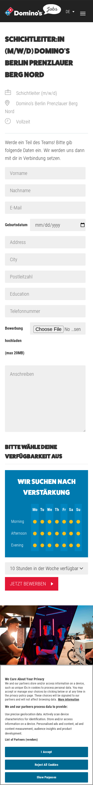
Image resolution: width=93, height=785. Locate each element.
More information (68, 699)
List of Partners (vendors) (21, 739)
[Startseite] (33, 9)
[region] (46, 725)
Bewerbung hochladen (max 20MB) (14, 340)
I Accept (46, 752)
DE (68, 11)
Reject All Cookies (46, 765)
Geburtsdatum (16, 224)
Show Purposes (46, 777)
